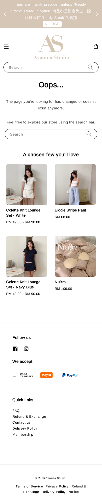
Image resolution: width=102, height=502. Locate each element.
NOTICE (52, 24)
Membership (22, 434)
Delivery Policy (24, 428)
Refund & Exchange (29, 416)
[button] (6, 46)
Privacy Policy (57, 486)
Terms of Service (29, 486)
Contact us (21, 422)
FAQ (16, 411)
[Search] (90, 67)
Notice (74, 492)
